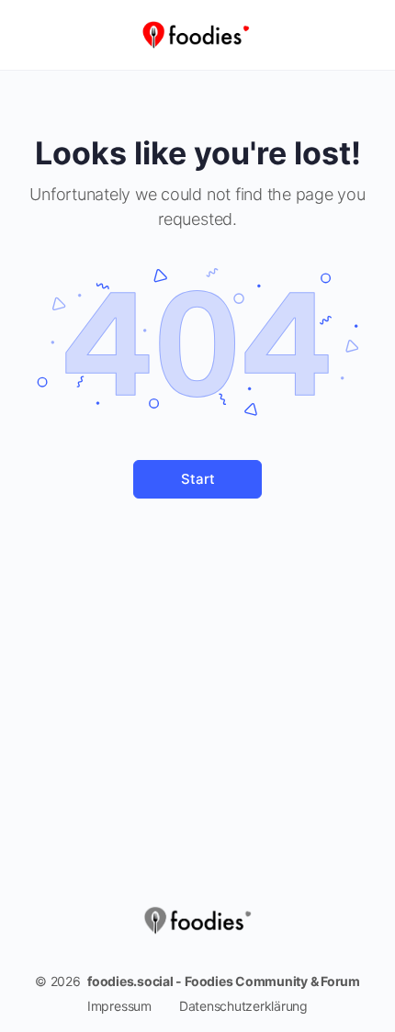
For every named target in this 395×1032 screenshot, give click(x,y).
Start (198, 479)
